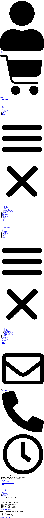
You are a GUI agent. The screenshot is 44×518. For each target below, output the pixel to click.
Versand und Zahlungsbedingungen (8, 483)
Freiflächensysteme (7, 208)
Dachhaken (4, 106)
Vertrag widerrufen (5, 480)
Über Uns (3, 112)
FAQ (3, 113)
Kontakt (3, 114)
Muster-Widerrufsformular (6, 482)
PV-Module (4, 107)
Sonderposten (4, 109)
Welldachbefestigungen (8, 104)
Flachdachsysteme (7, 207)
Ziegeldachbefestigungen (8, 105)
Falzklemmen (6, 100)
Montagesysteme (5, 99)
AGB (3, 484)
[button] (22, 160)
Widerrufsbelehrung (5, 481)
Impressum (4, 495)
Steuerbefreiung (5, 485)
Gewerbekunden (5, 110)
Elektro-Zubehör (5, 108)
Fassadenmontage (7, 206)
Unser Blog (4, 111)
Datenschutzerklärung (6, 494)
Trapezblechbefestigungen (8, 103)
